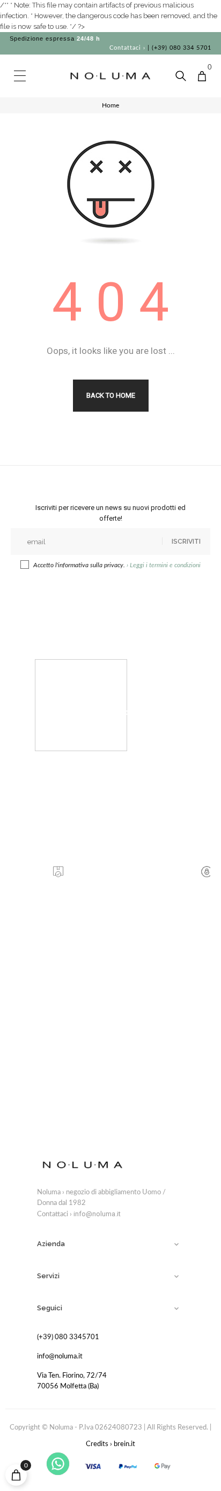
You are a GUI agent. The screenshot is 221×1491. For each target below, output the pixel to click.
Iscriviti (186, 541)
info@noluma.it (97, 1214)
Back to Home (110, 395)
